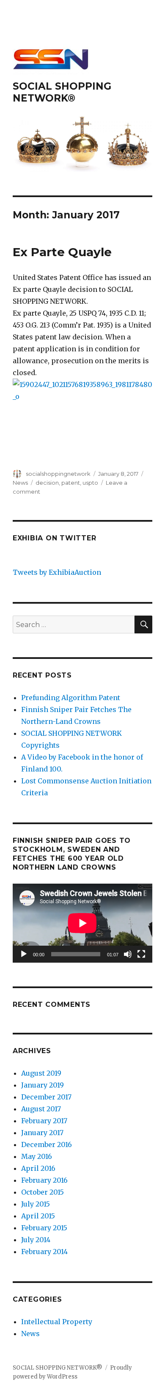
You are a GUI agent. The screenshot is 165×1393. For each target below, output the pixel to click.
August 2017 (41, 1109)
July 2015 (35, 1204)
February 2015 (44, 1227)
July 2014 (35, 1239)
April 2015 (38, 1216)
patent (70, 482)
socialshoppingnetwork (58, 473)
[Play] (23, 954)
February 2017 (44, 1120)
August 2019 (41, 1073)
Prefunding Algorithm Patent (70, 697)
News (20, 482)
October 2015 (42, 1192)
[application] (82, 923)
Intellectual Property (56, 1321)
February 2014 (44, 1251)
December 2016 (46, 1144)
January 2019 (42, 1085)
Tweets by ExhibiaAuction (57, 572)
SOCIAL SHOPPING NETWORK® (62, 92)
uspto (90, 482)
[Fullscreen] (141, 954)
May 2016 (36, 1156)
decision (47, 482)
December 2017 (46, 1097)
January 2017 (42, 1132)
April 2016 (38, 1168)
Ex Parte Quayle (62, 252)
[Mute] (128, 954)
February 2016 (44, 1180)
